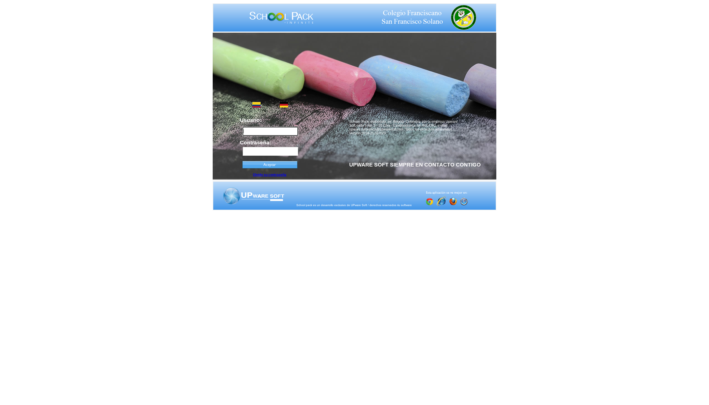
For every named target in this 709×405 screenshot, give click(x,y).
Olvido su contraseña (269, 175)
